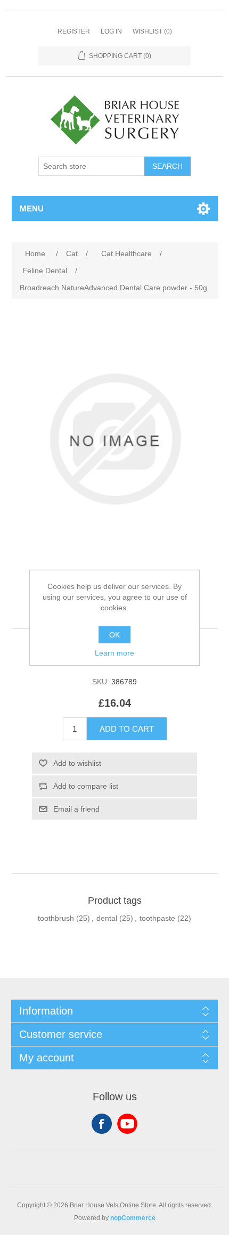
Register (74, 31)
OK (114, 635)
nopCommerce (133, 1218)
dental (106, 918)
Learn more (114, 653)
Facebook (102, 1124)
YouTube (127, 1124)
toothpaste (157, 918)
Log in (111, 31)
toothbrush (56, 918)
